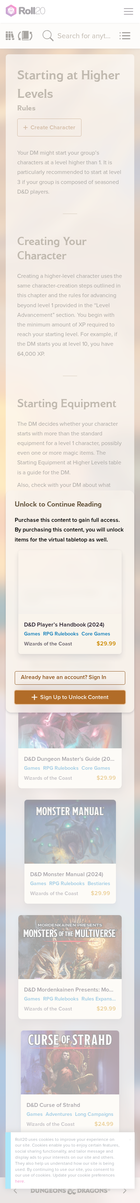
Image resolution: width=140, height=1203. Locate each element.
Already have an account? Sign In (63, 677)
